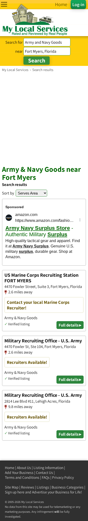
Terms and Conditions (22, 477)
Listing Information (48, 467)
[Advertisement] (44, 118)
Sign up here (14, 492)
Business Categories (68, 487)
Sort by (8, 193)
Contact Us (44, 472)
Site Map (12, 487)
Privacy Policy (63, 477)
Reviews (27, 487)
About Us (24, 467)
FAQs (46, 477)
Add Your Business (19, 472)
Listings (43, 487)
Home (9, 467)
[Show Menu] (4, 4)
